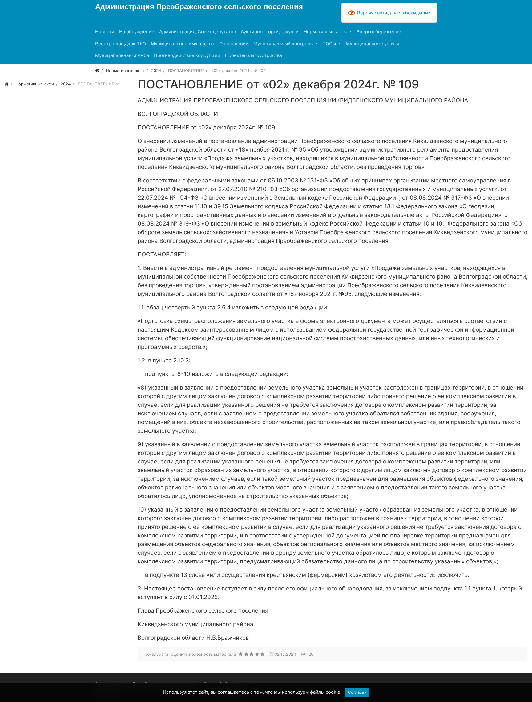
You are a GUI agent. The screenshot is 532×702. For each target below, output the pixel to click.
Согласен (357, 692)
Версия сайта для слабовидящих (393, 13)
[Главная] (97, 70)
